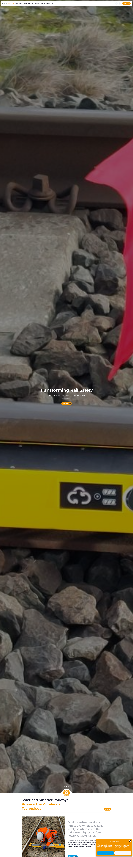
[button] (130, 841)
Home (16, 3)
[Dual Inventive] (8, 3)
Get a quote (126, 3)
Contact (51, 3)
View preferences (122, 853)
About (47, 3)
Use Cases (27, 3)
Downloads (37, 3)
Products (21, 3)
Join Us (43, 3)
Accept (105, 853)
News (32, 3)
